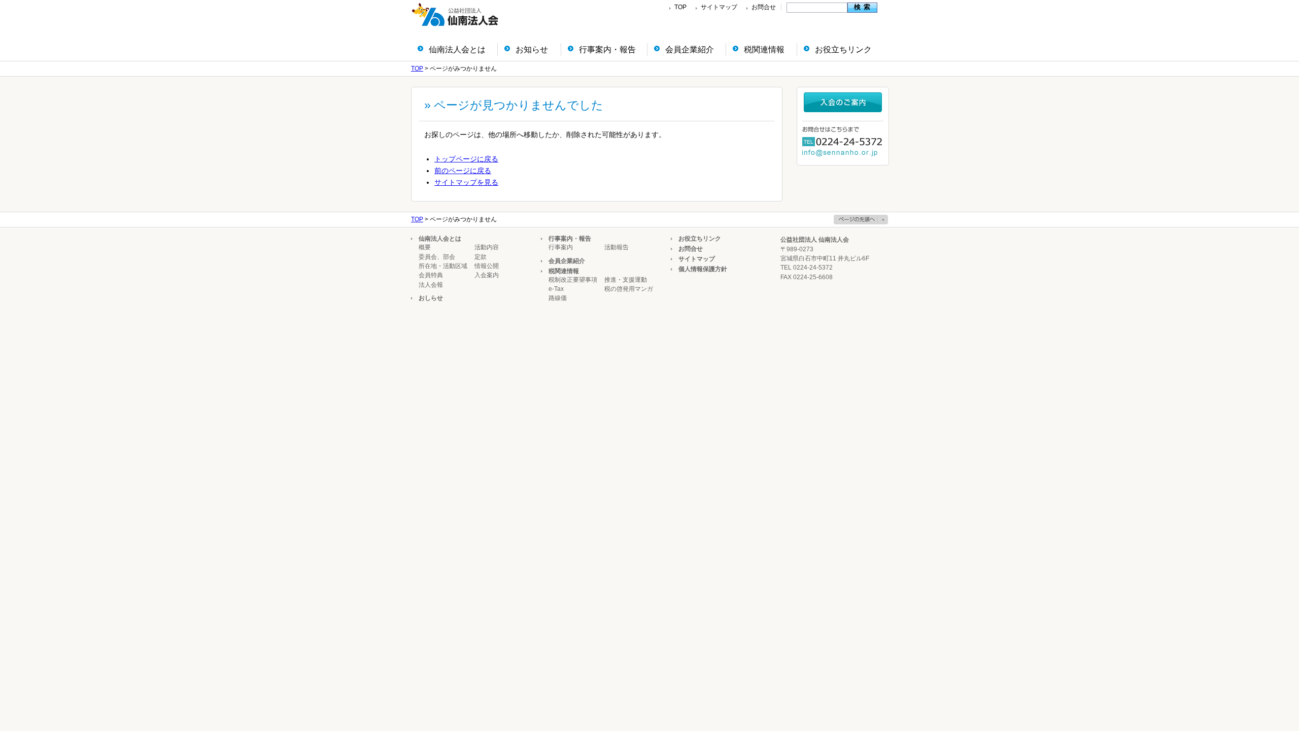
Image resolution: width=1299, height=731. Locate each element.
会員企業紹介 (689, 49)
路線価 (558, 298)
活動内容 (486, 247)
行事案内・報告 (607, 49)
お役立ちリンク (843, 49)
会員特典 (431, 275)
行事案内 (561, 247)
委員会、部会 (437, 257)
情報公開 (486, 266)
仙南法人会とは (457, 49)
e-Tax (556, 289)
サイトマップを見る (466, 182)
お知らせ (532, 49)
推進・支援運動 (625, 280)
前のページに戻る (462, 171)
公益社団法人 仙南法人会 (814, 240)
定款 (480, 257)
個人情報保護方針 (702, 269)
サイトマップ (719, 7)
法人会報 (431, 285)
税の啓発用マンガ (628, 289)
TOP (680, 7)
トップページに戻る (466, 159)
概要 (425, 247)
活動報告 (616, 247)
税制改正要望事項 (573, 280)
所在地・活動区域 (443, 266)
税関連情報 (764, 49)
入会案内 (486, 275)
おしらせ (431, 298)
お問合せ (763, 7)
